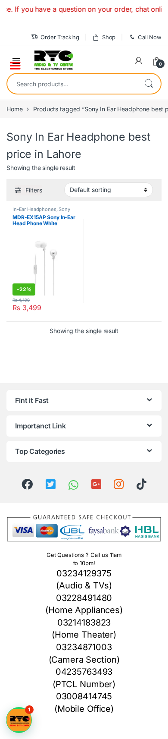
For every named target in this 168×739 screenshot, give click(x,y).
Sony (64, 209)
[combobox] (72, 84)
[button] (19, 720)
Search (149, 84)
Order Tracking (59, 37)
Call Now (150, 37)
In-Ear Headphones (34, 209)
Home (14, 109)
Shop (108, 37)
